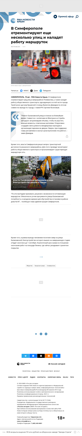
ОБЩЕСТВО (36, 371)
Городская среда (40, 265)
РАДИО (32, 377)
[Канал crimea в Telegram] (25, 356)
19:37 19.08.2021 (15, 46)
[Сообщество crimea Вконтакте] (33, 356)
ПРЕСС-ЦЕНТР (23, 377)
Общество (29, 265)
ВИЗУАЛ (57, 371)
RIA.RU (65, 377)
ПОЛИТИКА (26, 371)
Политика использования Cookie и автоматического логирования (40, 392)
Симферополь (51, 265)
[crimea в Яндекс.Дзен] (41, 356)
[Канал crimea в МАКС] (56, 356)
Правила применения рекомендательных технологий (36, 396)
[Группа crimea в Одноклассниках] (49, 356)
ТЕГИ (72, 377)
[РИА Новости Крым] (22, 20)
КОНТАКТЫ (41, 377)
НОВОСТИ (12, 377)
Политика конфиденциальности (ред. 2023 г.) (33, 394)
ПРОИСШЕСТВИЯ (47, 371)
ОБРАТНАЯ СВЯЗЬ (54, 377)
